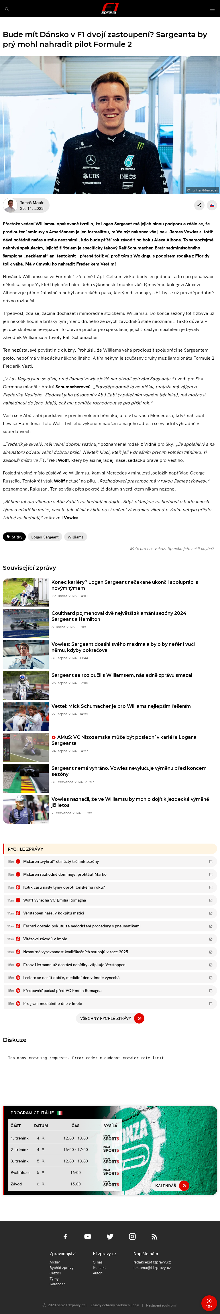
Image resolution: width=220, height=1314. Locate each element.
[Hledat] (7, 9)
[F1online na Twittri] (110, 1240)
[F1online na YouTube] (87, 1240)
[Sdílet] (199, 205)
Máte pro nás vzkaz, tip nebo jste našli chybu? (172, 548)
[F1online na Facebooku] (65, 1240)
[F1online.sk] (110, 8)
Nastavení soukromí (161, 1305)
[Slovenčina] (212, 205)
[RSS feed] (155, 1240)
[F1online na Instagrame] (132, 1240)
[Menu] (212, 9)
